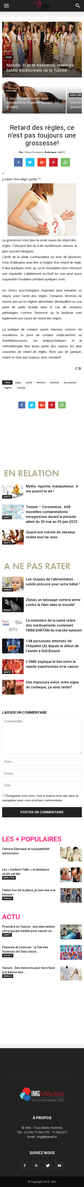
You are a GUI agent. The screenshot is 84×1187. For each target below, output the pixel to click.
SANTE (61, 152)
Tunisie (21, 387)
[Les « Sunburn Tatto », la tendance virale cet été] (71, 874)
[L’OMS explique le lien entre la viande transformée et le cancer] (13, 666)
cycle (29, 382)
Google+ (59, 1008)
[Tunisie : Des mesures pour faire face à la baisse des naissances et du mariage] (71, 973)
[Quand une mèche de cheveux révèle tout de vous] (13, 537)
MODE (9, 57)
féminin (41, 382)
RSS (42, 1008)
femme (54, 382)
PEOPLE (7, 610)
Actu (11, 917)
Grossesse (70, 382)
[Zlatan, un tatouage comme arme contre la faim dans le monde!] (13, 604)
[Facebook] (24, 1165)
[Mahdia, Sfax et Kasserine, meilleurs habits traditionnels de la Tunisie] (42, 49)
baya (18, 382)
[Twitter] (48, 1165)
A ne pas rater (37, 566)
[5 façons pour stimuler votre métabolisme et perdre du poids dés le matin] (34, 96)
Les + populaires (31, 839)
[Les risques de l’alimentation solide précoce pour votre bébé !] (13, 584)
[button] (78, 6)
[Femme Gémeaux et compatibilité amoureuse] (71, 854)
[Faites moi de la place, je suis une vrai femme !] (71, 895)
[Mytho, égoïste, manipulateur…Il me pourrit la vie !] (13, 491)
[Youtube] (59, 1165)
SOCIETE (7, 955)
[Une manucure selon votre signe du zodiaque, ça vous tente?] (13, 687)
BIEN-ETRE (11, 91)
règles (8, 387)
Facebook (10, 1008)
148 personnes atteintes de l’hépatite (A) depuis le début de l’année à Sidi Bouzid (52, 646)
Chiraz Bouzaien (34, 152)
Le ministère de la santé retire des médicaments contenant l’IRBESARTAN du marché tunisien (54, 625)
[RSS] (36, 1165)
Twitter (26, 1008)
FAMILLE (7, 589)
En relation (31, 473)
